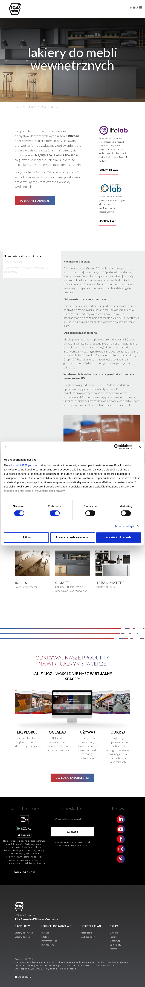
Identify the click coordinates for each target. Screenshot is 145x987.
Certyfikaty (115, 944)
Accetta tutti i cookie (118, 537)
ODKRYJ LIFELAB (108, 169)
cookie (73, 968)
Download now (24, 872)
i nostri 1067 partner (24, 465)
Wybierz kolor (88, 936)
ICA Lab (45, 932)
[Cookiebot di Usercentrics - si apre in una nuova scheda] (116, 446)
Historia (114, 936)
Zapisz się (72, 831)
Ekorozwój (115, 940)
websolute (24, 976)
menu (134, 7)
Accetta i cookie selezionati (72, 537)
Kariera (113, 948)
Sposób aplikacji (13, 261)
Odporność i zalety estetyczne (23, 256)
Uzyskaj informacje (35, 200)
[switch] (55, 513)
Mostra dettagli (124, 526)
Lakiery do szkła (23, 936)
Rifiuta (26, 537)
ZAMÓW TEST (107, 220)
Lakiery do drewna (24, 932)
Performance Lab (50, 940)
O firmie (114, 932)
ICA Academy (48, 944)
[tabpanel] (32, 572)
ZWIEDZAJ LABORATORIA (72, 777)
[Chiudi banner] (139, 446)
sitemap (64, 968)
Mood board (86, 932)
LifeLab (45, 936)
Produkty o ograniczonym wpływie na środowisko (26, 269)
